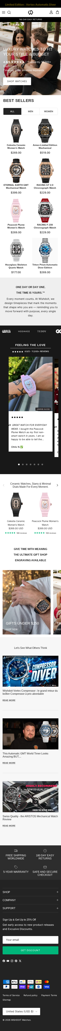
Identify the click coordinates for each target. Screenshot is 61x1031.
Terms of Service (11, 995)
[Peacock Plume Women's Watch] (16, 210)
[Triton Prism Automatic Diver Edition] (45, 250)
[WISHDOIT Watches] (31, 12)
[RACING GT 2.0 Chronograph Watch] (45, 171)
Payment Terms (49, 995)
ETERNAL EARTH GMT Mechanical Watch (16, 186)
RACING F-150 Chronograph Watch (45, 226)
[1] (19, 464)
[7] (42, 464)
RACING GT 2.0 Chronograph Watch (45, 186)
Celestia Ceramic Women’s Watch (16, 146)
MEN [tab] (30, 111)
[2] (23, 464)
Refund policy (30, 995)
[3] (26, 464)
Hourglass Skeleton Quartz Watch (16, 266)
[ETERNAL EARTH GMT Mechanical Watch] (16, 171)
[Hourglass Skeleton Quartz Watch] (16, 250)
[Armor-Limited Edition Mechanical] (45, 131)
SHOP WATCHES (17, 81)
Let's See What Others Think (30, 648)
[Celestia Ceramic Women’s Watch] (16, 131)
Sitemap (7, 999)
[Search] (10, 12)
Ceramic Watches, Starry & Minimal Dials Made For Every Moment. (30, 485)
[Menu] (3, 12)
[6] (38, 464)
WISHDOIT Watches (21, 1020)
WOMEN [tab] (48, 111)
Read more (9, 700)
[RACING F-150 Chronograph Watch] (45, 210)
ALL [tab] (12, 111)
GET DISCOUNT (30, 950)
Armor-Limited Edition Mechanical (45, 146)
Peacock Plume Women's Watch (16, 226)
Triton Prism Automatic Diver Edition (45, 266)
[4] (30, 464)
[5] (34, 464)
